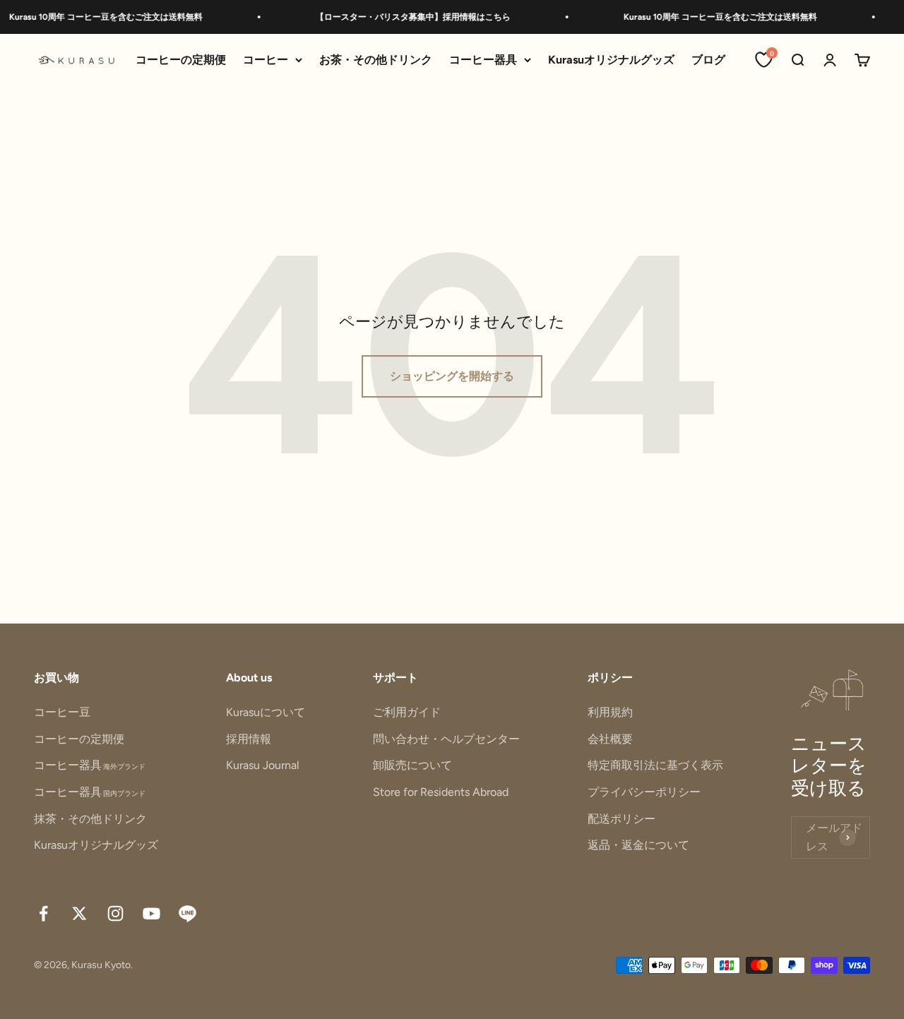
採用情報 (248, 739)
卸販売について (412, 765)
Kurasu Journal (262, 765)
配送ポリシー (621, 819)
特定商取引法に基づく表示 (655, 765)
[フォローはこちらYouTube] (151, 913)
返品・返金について (638, 845)
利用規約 (610, 712)
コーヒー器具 (483, 59)
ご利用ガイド (407, 712)
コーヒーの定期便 (181, 59)
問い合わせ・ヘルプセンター (446, 739)
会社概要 (610, 739)
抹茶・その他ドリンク (90, 819)
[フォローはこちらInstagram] (115, 913)
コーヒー (265, 59)
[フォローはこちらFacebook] (43, 913)
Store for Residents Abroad (441, 792)
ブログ (708, 59)
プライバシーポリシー (644, 792)
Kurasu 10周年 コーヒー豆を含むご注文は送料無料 (97, 17)
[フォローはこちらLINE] (187, 913)
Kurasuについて (265, 712)
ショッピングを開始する (452, 376)
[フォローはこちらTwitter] (79, 913)
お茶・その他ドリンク (375, 59)
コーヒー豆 (62, 712)
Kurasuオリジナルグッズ (611, 59)
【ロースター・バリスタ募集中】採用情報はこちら (404, 17)
